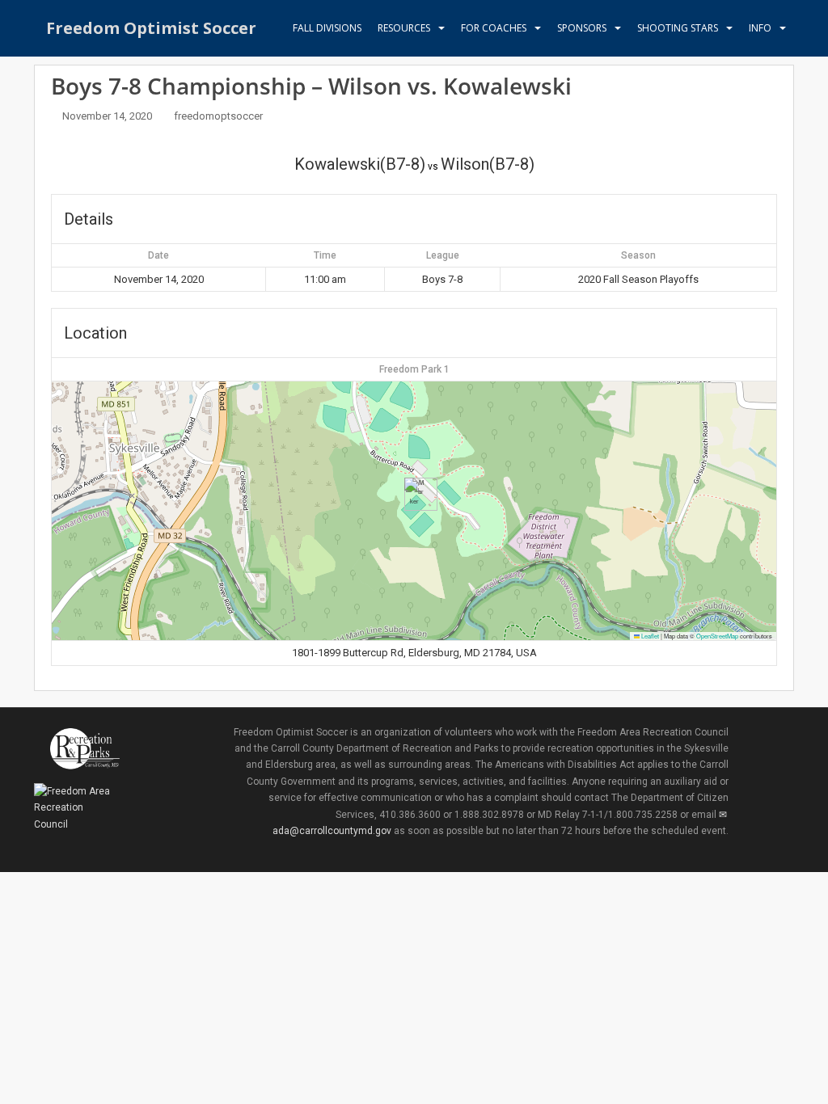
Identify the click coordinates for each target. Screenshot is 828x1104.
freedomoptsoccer (218, 116)
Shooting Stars (677, 28)
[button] (414, 494)
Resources (404, 28)
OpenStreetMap (717, 635)
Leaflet (649, 635)
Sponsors (581, 28)
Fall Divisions (327, 28)
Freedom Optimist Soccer (151, 28)
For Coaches (493, 28)
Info (760, 28)
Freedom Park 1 (414, 369)
